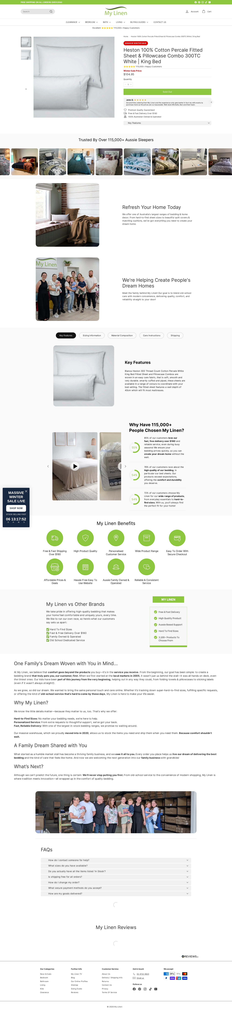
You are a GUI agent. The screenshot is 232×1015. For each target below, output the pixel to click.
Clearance (44, 992)
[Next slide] (125, 466)
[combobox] (38, 11)
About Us (106, 974)
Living (42, 985)
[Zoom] (74, 77)
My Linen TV (76, 974)
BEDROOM (90, 22)
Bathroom (44, 981)
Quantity (128, 79)
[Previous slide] (48, 466)
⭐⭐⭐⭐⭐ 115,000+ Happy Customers (143, 66)
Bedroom (44, 977)
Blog (73, 977)
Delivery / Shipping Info (112, 977)
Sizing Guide (76, 989)
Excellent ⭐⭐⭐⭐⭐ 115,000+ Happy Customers (116, 28)
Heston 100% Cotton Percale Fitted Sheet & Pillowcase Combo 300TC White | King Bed (165, 36)
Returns (105, 981)
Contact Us (107, 985)
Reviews (74, 992)
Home (126, 36)
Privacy (105, 989)
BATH (106, 22)
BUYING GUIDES (138, 22)
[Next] (26, 88)
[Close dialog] (26, 491)
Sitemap (74, 985)
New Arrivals (45, 974)
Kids (42, 989)
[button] (123, 102)
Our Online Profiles (79, 981)
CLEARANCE (72, 22)
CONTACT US (159, 22)
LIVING (119, 22)
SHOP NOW (16, 508)
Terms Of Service (109, 992)
